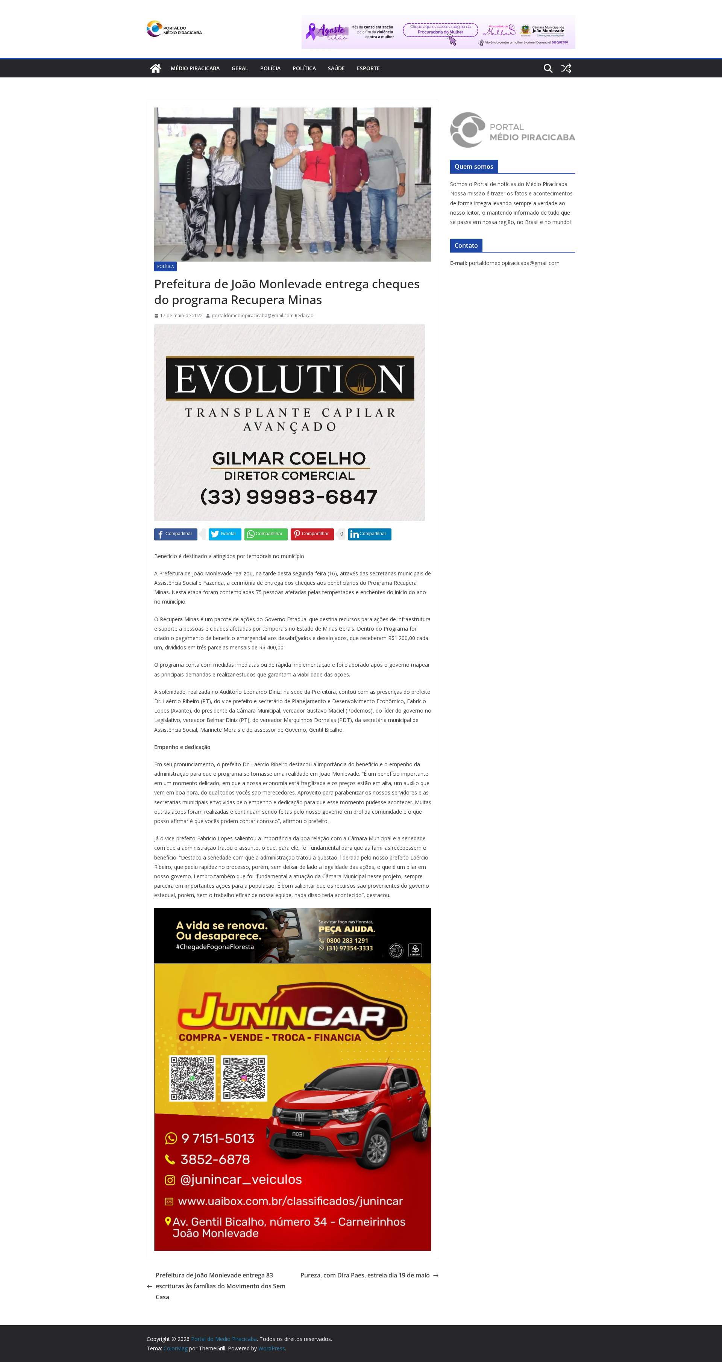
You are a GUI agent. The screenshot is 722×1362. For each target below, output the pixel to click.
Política (304, 68)
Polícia (270, 68)
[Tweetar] (225, 534)
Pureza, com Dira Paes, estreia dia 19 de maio (365, 1275)
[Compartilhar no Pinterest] (312, 534)
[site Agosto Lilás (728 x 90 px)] (438, 20)
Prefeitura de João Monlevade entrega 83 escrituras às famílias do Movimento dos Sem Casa (220, 1286)
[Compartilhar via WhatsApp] (266, 534)
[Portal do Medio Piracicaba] (156, 68)
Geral (240, 68)
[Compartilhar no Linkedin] (369, 534)
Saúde (336, 68)
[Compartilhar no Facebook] (175, 534)
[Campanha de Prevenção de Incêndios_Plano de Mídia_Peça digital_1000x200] (292, 913)
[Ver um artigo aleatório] (566, 68)
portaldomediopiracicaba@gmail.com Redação (263, 315)
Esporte (368, 68)
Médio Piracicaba (195, 68)
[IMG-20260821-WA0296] (292, 968)
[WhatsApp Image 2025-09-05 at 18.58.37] (289, 329)
